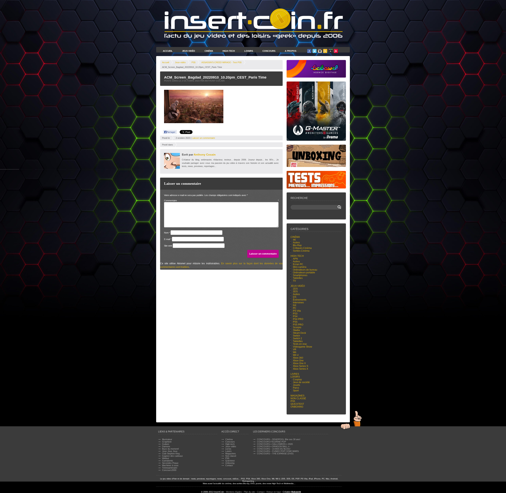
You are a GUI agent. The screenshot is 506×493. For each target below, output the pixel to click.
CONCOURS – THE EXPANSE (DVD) (275, 453)
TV (294, 280)
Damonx (166, 446)
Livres (295, 374)
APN (295, 258)
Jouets (296, 385)
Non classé (298, 398)
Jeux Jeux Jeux (169, 451)
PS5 (193, 62)
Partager (167, 131)
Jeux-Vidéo (188, 51)
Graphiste (167, 442)
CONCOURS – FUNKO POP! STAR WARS (278, 451)
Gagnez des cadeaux (172, 456)
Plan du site (249, 492)
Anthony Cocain (205, 154)
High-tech (297, 256)
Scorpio (297, 327)
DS (294, 297)
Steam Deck (299, 333)
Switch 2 (297, 338)
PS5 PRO (298, 324)
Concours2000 (169, 470)
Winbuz (165, 458)
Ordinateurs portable (304, 272)
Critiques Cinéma (302, 248)
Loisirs (248, 51)
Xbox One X (299, 363)
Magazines (297, 395)
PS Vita (297, 310)
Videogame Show (302, 346)
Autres (296, 242)
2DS (295, 288)
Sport (296, 390)
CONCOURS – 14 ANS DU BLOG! (273, 449)
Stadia (296, 330)
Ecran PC (298, 264)
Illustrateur (167, 439)
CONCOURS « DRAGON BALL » (273, 446)
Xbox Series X (300, 368)
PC (294, 308)
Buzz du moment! (170, 449)
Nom (167, 233)
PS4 (295, 316)
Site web (168, 246)
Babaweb (296, 492)
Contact (229, 465)
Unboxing (297, 406)
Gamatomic (167, 460)
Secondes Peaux (170, 463)
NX (294, 305)
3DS (295, 291)
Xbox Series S (300, 366)
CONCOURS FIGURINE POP (271, 442)
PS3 (295, 313)
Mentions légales (234, 492)
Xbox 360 (298, 357)
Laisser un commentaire (203, 138)
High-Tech (229, 51)
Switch (296, 335)
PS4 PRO (298, 319)
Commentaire (221, 200)
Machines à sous (170, 465)
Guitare (165, 444)
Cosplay (297, 379)
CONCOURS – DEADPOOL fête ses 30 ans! (278, 439)
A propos (290, 51)
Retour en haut (273, 492)
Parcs (296, 387)
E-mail (167, 239)
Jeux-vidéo (180, 62)
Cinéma (209, 51)
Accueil (168, 51)
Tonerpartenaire (169, 468)
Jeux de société (301, 382)
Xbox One (298, 360)
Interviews (298, 302)
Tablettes (298, 278)
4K (294, 239)
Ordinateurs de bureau (305, 269)
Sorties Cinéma (301, 250)
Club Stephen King (171, 453)
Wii (294, 352)
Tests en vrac (300, 344)
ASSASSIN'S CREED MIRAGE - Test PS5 (221, 62)
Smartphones (300, 275)
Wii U (296, 355)
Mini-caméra (299, 267)
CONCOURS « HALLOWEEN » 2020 (275, 444)
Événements (299, 299)
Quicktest (297, 404)
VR (294, 349)
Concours (268, 51)
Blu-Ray (297, 245)
